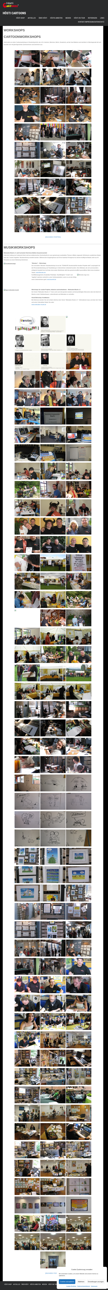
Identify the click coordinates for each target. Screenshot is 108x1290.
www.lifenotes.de (41, 272)
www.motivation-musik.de (39, 304)
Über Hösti (43, 18)
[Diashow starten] (53, 237)
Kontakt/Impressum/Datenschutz (91, 22)
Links (102, 18)
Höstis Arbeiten (56, 18)
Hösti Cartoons (14, 13)
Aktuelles (32, 18)
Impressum (94, 1286)
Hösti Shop (20, 18)
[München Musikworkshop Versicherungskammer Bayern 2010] (53, 417)
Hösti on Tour (79, 18)
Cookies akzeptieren (67, 1282)
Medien (68, 18)
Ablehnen (81, 1282)
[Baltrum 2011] (27, 132)
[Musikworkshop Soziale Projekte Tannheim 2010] (78, 380)
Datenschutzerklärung (83, 1286)
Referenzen (92, 18)
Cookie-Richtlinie (71, 1286)
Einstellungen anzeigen (96, 1282)
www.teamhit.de (51, 279)
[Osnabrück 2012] (27, 59)
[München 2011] (27, 114)
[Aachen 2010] (53, 151)
